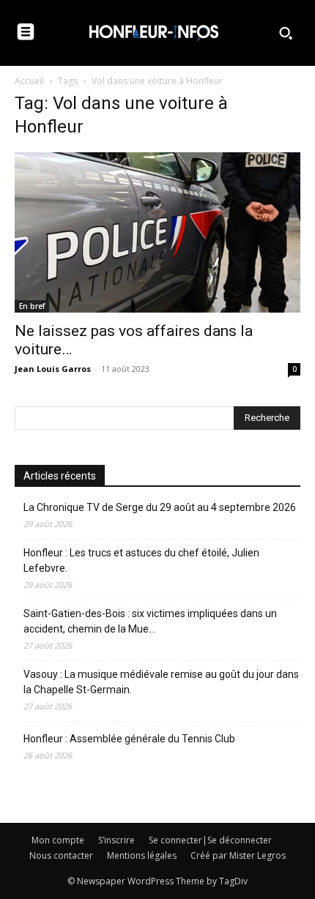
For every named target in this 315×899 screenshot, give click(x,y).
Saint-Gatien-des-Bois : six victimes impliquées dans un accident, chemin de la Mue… (150, 621)
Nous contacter (61, 855)
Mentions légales (142, 855)
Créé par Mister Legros (238, 855)
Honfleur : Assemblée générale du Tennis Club (129, 739)
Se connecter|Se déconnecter (210, 840)
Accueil (29, 81)
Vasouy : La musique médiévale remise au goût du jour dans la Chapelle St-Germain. (161, 681)
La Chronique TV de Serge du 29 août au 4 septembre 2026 (159, 507)
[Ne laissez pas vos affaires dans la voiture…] (157, 232)
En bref (32, 306)
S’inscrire (116, 840)
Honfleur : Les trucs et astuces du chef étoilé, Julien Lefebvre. (141, 560)
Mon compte (58, 840)
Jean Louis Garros (53, 368)
